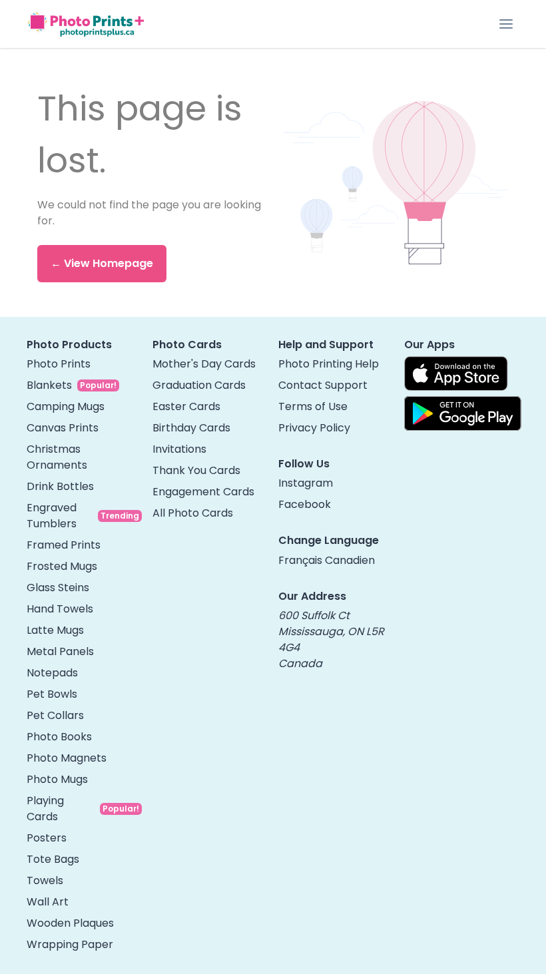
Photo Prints (59, 363)
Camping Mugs (66, 406)
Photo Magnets (67, 758)
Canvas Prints (63, 427)
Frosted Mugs (62, 566)
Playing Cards (45, 808)
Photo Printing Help (328, 363)
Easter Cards (186, 406)
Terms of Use (313, 406)
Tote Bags (53, 859)
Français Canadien (326, 560)
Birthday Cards (191, 427)
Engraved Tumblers (52, 515)
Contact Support (323, 385)
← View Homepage (102, 263)
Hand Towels (60, 608)
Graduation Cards (199, 385)
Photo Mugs (57, 779)
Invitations (179, 449)
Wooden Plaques (70, 923)
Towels (45, 880)
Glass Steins (58, 587)
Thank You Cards (196, 470)
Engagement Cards (203, 491)
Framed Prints (64, 545)
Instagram (305, 483)
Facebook (304, 504)
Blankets (49, 385)
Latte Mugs (55, 630)
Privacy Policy (314, 427)
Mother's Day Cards (204, 363)
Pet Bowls (52, 694)
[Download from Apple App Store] (456, 373)
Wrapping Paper (70, 944)
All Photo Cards (192, 513)
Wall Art (48, 901)
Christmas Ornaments (57, 457)
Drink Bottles (60, 486)
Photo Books (59, 736)
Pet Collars (55, 715)
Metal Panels (60, 651)
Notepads (52, 672)
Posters (47, 838)
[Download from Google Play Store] (462, 413)
